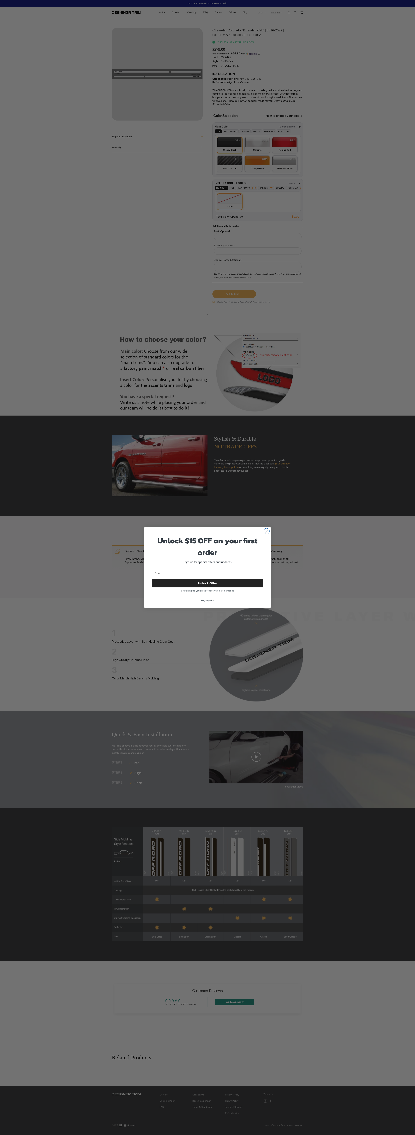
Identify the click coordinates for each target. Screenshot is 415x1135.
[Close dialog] (266, 531)
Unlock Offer (207, 583)
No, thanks (207, 600)
